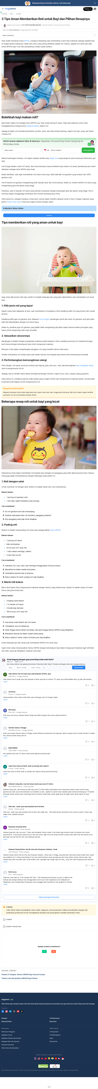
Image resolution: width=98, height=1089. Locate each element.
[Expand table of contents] (49, 35)
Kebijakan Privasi (7, 1035)
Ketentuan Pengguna (8, 1031)
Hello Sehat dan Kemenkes (10, 1048)
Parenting (4, 14)
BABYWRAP (13, 748)
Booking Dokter (7, 1021)
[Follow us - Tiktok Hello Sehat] (22, 1011)
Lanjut (5, 682)
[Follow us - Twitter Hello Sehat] (14, 1011)
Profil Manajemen (55, 1035)
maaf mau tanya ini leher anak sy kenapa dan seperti (29, 766)
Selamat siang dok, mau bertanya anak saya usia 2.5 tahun (31, 784)
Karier (51, 1038)
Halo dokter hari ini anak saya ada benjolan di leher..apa (30, 674)
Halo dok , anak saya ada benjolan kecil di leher (26, 806)
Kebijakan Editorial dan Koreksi (11, 1038)
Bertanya (12, 710)
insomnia (12, 692)
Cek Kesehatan (55, 1018)
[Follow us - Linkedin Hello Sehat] (10, 1011)
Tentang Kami (54, 1031)
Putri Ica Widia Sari (14, 30)
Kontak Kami (53, 1041)
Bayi (11, 14)
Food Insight (44, 319)
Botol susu (13, 872)
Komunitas (53, 1021)
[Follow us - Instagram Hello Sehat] (6, 1011)
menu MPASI (55, 530)
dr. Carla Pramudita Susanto (31, 25)
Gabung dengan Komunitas (49, 897)
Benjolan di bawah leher (18, 827)
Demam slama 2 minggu (17, 728)
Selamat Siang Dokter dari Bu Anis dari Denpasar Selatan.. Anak (33, 849)
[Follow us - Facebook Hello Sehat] (3, 1011)
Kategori (4, 1018)
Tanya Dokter (78, 667)
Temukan (49, 215)
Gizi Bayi (18, 14)
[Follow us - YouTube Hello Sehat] (18, 1011)
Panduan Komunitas (8, 1044)
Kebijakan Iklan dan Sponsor (10, 1041)
